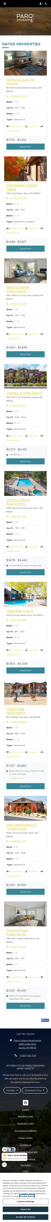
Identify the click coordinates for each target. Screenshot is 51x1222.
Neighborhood (13, 131)
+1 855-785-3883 (16, 619)
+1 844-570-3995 (16, 303)
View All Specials (18, 779)
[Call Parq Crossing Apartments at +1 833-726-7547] (46, 3)
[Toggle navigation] (4, 3)
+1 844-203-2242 (16, 198)
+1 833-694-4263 (16, 96)
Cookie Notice (27, 1196)
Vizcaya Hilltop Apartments (25, 502)
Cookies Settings (25, 1201)
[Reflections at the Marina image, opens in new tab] (25, 63)
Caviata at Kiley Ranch (24, 393)
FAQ (25, 1171)
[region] (25, 1197)
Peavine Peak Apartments (25, 932)
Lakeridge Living (19, 611)
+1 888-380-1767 (16, 841)
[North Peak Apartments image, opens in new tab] (25, 692)
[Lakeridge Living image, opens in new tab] (25, 594)
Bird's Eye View (16, 126)
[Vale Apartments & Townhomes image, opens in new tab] (25, 808)
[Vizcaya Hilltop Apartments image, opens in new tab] (25, 483)
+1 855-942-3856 (16, 721)
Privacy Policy (25, 1137)
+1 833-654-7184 (16, 516)
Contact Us (25, 1145)
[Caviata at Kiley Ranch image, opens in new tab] (25, 376)
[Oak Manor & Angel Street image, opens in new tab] (25, 168)
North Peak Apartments (25, 711)
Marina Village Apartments (25, 289)
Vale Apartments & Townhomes (25, 827)
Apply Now (25, 146)
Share (46, 1020)
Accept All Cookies (25, 1217)
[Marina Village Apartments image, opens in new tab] (25, 270)
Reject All (25, 1209)
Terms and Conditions (25, 1130)
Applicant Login (25, 1123)
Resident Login (25, 1116)
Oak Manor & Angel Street (25, 187)
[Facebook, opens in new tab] (25, 1102)
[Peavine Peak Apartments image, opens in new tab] (25, 914)
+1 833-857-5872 (16, 405)
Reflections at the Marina (25, 81)
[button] (41, 3)
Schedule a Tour (33, 1090)
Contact (11, 1090)
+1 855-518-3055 (16, 946)
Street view (33, 126)
